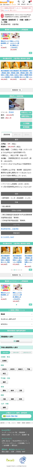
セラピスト (4, 324)
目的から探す (6, 434)
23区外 (12, 369)
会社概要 (6, 445)
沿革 (12, 451)
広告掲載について (24, 443)
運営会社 (14, 445)
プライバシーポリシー (9, 443)
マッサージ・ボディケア (8, 319)
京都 (20, 399)
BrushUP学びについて (20, 441)
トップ (4, 432)
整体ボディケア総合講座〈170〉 (5, 43)
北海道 (4, 360)
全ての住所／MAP (7, 237)
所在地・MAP (20, 451)
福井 (4, 382)
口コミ (27, 134)
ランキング (16, 434)
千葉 (28, 369)
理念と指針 (5, 451)
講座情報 (7, 134)
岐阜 (12, 390)
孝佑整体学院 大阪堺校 (10, 229)
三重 (20, 390)
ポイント (17, 134)
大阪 (4, 399)
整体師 (11, 112)
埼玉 (4, 373)
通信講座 (22, 432)
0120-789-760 (11, 416)
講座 (16, 341)
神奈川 (20, 369)
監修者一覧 (25, 434)
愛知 (4, 390)
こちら (6, 10)
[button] (11, 269)
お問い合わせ (6, 441)
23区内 (4, 369)
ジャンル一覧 (12, 432)
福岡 (4, 407)
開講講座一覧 (16, 90)
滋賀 (12, 399)
